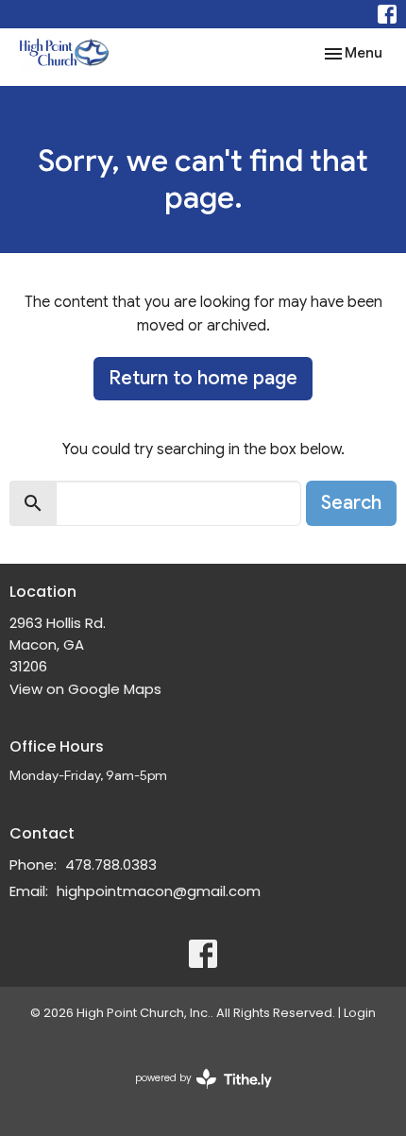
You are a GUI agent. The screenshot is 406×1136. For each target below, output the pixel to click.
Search (351, 503)
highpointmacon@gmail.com (159, 891)
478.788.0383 (111, 864)
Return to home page (203, 378)
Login (360, 1013)
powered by (194, 1093)
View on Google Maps (85, 689)
